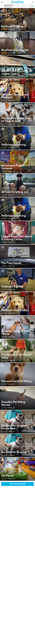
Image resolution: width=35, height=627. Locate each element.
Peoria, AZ (11, 29)
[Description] (2, 10)
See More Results (17, 484)
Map (32, 6)
